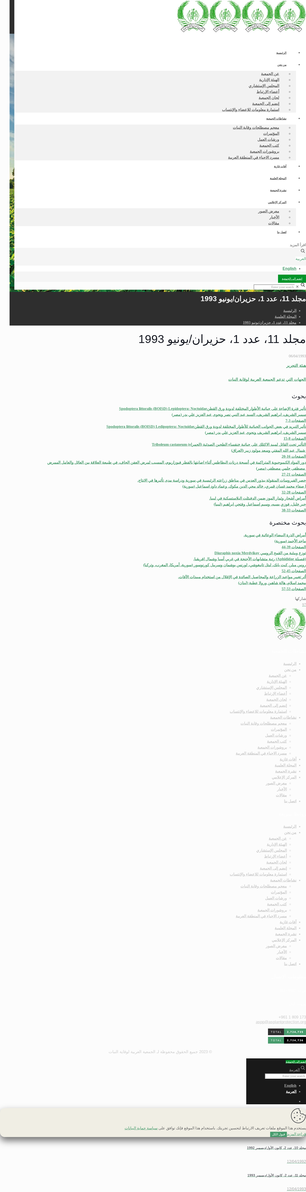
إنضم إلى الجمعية (292, 278)
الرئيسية (289, 311)
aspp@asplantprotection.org (281, 1022)
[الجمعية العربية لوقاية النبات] (241, 31)
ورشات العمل (276, 735)
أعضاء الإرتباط (275, 693)
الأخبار (282, 789)
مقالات (281, 795)
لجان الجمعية (276, 699)
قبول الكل (278, 1134)
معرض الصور (276, 783)
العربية (300, 259)
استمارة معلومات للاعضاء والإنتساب (258, 711)
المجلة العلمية (285, 317)
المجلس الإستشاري (271, 688)
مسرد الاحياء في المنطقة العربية (261, 753)
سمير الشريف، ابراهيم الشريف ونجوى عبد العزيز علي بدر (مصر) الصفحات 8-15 (206, 433)
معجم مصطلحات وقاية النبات (263, 723)
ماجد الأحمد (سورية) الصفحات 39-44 (275, 541)
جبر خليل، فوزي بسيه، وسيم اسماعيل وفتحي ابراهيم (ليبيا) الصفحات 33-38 (257, 504)
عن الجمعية (278, 676)
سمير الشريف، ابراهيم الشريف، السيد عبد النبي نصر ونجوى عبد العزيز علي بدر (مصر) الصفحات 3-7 (212, 415)
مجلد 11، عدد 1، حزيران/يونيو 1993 (269, 323)
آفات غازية (288, 759)
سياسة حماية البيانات (141, 1128)
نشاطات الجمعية (283, 717)
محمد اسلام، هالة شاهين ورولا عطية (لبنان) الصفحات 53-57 (242, 583)
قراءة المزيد (296, 1134)
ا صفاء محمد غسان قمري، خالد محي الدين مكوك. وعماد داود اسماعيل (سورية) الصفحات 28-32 (221, 486)
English (289, 269)
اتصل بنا (290, 801)
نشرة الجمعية (285, 771)
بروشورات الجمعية (272, 747)
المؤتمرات (279, 729)
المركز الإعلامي (284, 777)
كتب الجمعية (277, 741)
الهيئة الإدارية (277, 682)
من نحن (290, 670)
